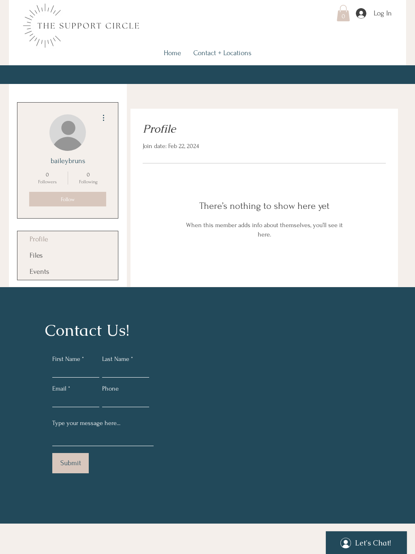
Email (59, 388)
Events (39, 271)
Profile (39, 239)
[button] (343, 13)
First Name (66, 359)
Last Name (115, 359)
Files (36, 255)
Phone (110, 388)
